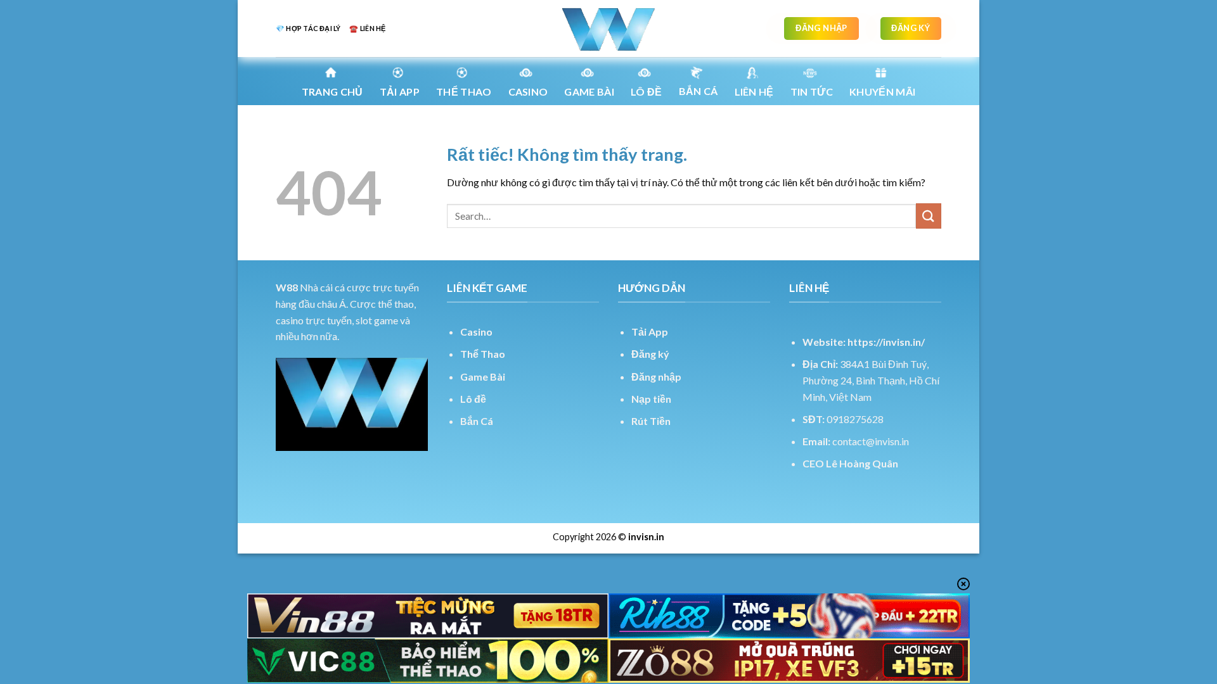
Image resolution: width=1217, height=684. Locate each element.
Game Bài (482, 376)
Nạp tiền (651, 399)
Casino (528, 92)
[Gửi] (928, 215)
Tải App (400, 92)
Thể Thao (482, 354)
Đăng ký (650, 354)
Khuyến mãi (882, 92)
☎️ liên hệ (367, 28)
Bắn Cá (698, 91)
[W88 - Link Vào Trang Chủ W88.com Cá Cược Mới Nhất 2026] (608, 28)
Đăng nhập (656, 376)
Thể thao (464, 92)
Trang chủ (332, 92)
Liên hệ (754, 92)
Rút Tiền (651, 421)
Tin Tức (811, 92)
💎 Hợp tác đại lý (308, 28)
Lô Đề (646, 92)
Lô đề (473, 399)
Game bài (589, 92)
